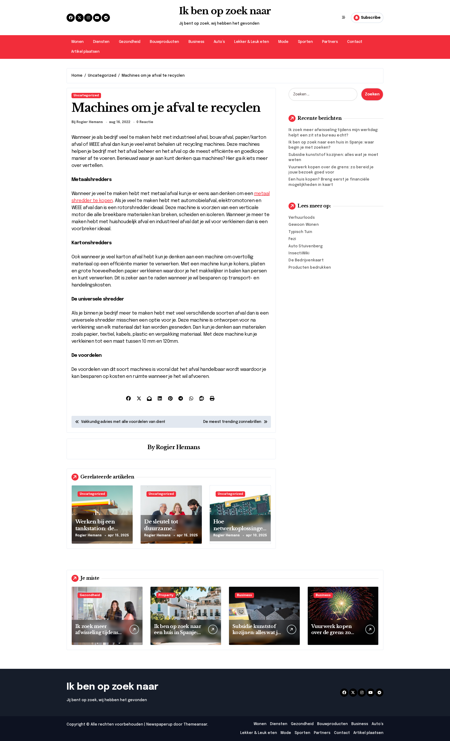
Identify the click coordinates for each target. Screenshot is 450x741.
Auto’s (219, 42)
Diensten (101, 42)
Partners (330, 42)
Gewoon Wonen (304, 225)
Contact (354, 42)
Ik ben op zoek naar (225, 11)
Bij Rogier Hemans (87, 122)
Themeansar (195, 724)
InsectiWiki (299, 253)
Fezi (292, 239)
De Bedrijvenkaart (306, 260)
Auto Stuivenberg (305, 246)
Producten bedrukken (310, 268)
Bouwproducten (164, 42)
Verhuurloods (302, 218)
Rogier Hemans (178, 447)
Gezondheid (129, 42)
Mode (283, 42)
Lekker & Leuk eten (251, 42)
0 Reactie (144, 122)
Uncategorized (86, 95)
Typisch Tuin (300, 232)
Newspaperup (159, 724)
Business (196, 42)
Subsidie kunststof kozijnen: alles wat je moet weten (256, 632)
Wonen (77, 42)
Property (165, 595)
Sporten (305, 42)
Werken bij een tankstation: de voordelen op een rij (101, 528)
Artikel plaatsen (85, 52)
